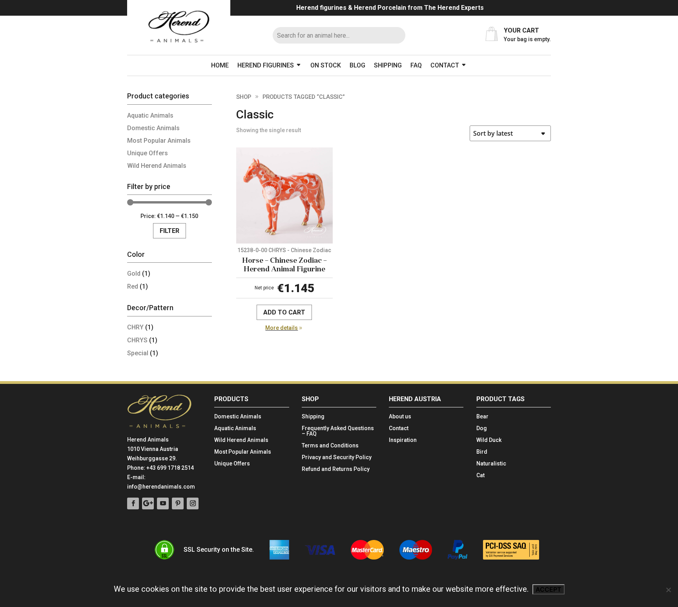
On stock (325, 65)
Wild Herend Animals (156, 165)
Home (220, 65)
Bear (482, 417)
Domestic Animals (153, 128)
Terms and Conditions (330, 446)
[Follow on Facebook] (133, 503)
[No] (668, 590)
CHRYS (137, 340)
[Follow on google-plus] (148, 503)
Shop (243, 96)
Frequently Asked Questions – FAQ (338, 431)
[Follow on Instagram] (193, 503)
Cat (480, 475)
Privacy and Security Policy (337, 457)
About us (400, 417)
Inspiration (403, 440)
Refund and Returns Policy (336, 469)
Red (132, 286)
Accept (548, 589)
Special (137, 353)
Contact (444, 65)
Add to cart (284, 312)
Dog (481, 428)
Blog (357, 65)
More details (281, 328)
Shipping (388, 65)
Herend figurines (265, 65)
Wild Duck (488, 440)
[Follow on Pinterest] (178, 503)
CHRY (135, 327)
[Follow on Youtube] (163, 503)
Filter (169, 230)
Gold (133, 273)
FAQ (416, 65)
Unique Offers (147, 153)
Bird (481, 452)
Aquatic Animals (150, 115)
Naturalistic (491, 464)
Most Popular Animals (159, 140)
